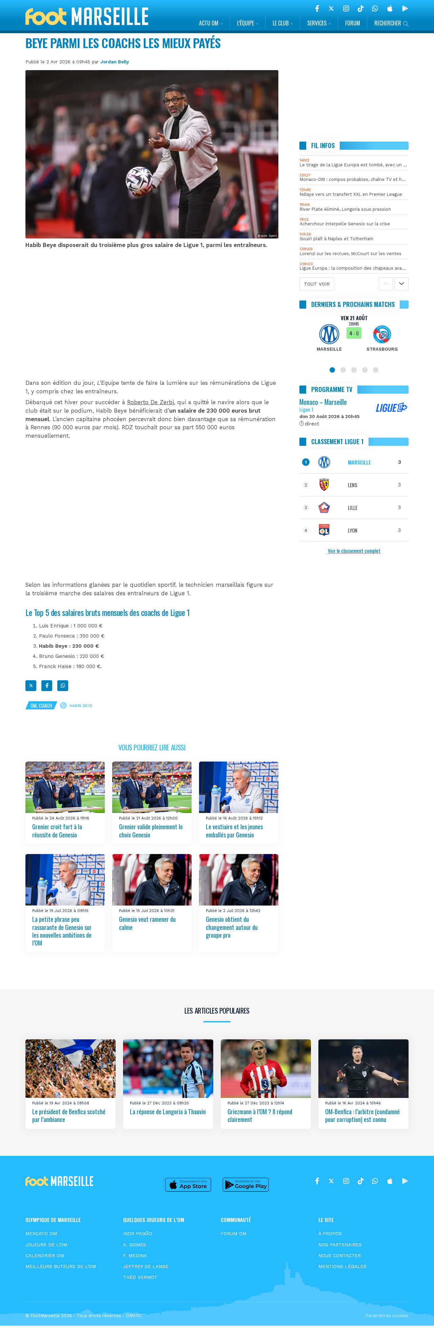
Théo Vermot (140, 1277)
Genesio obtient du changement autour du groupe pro (232, 927)
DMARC (134, 1315)
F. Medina (135, 1255)
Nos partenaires (340, 1244)
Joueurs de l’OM (46, 1244)
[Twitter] (331, 8)
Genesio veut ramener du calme (147, 923)
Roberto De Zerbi (150, 402)
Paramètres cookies (387, 1315)
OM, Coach (41, 705)
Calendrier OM (44, 1255)
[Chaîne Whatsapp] (375, 8)
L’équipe (245, 23)
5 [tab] (375, 370)
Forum (352, 23)
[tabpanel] (354, 337)
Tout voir (317, 284)
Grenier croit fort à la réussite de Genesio (57, 830)
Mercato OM (41, 1233)
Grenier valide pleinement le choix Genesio (151, 830)
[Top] (416, 1314)
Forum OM (233, 1233)
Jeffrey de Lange (146, 1266)
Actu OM (208, 23)
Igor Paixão (137, 1233)
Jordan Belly (114, 61)
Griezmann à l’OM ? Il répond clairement (260, 1115)
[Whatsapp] (62, 685)
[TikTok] (360, 8)
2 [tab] (343, 370)
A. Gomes (134, 1244)
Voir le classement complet (354, 550)
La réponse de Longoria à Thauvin (168, 1111)
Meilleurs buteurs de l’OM (60, 1266)
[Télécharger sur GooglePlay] (405, 8)
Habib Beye (81, 705)
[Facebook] (317, 8)
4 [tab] (365, 370)
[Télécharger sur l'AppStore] (390, 8)
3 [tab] (354, 370)
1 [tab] (332, 370)
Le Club (281, 23)
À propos (330, 1233)
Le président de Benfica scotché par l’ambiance (68, 1115)
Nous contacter (339, 1255)
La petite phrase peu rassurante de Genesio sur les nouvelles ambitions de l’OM (62, 931)
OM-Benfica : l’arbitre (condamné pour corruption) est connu (362, 1115)
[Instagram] (346, 8)
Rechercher (387, 23)
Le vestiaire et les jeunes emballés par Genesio (234, 830)
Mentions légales (342, 1266)
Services (317, 23)
